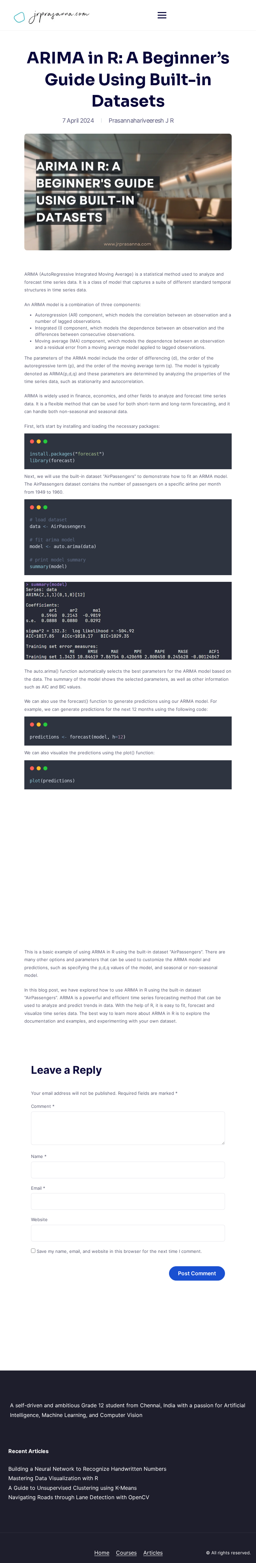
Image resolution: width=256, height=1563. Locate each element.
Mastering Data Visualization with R (53, 1478)
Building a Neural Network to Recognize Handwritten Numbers (87, 1468)
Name (39, 1156)
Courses (126, 1552)
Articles (153, 1552)
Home (101, 1552)
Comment (43, 1106)
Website (39, 1219)
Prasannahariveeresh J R (141, 120)
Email (38, 1188)
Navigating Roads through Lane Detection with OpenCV (78, 1497)
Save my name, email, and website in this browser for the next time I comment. (119, 1251)
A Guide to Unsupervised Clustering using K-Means (72, 1487)
